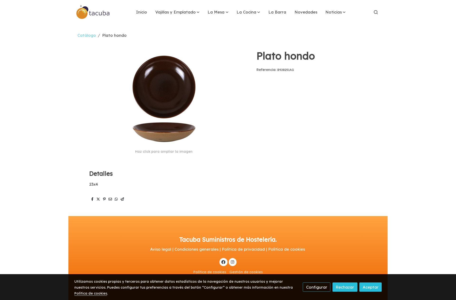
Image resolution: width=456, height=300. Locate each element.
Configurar (316, 287)
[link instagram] (232, 262)
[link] (93, 12)
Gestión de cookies (246, 272)
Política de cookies (209, 272)
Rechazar (345, 287)
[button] (177, 12)
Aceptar (371, 287)
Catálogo (86, 35)
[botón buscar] (376, 12)
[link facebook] (223, 262)
